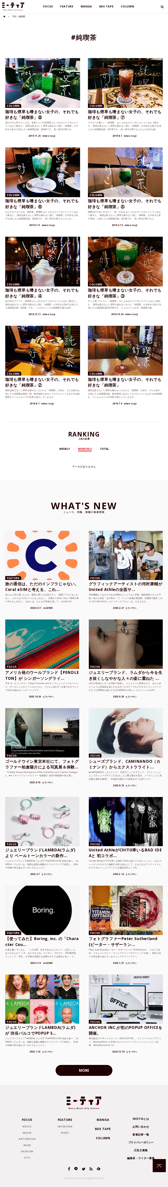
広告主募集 (141, 1150)
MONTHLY (85, 449)
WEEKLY (64, 449)
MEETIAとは (141, 1119)
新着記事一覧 (141, 1134)
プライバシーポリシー (141, 1142)
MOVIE (27, 1132)
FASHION (27, 1151)
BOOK (27, 1145)
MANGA (86, 6)
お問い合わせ (141, 1126)
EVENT (65, 1132)
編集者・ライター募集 (141, 1158)
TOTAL (104, 449)
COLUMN (127, 6)
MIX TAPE (106, 6)
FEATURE (67, 6)
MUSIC (27, 1126)
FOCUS (48, 6)
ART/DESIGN (27, 1138)
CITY (27, 1157)
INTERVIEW (65, 1126)
